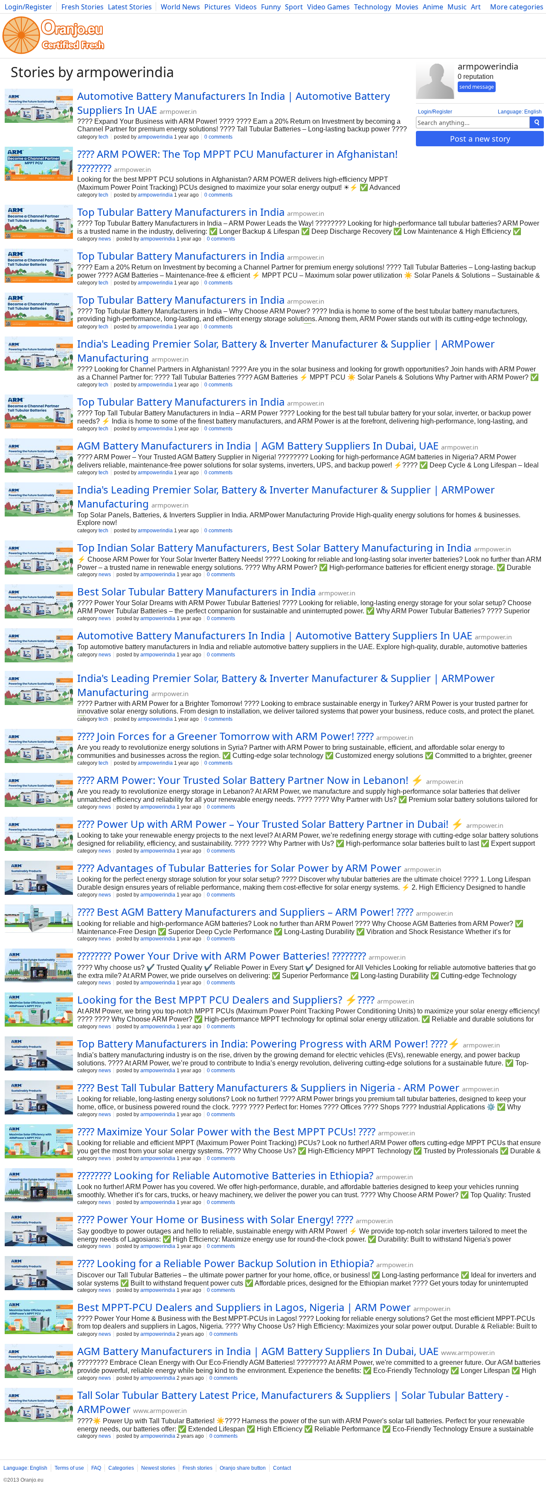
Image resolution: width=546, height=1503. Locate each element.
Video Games (328, 7)
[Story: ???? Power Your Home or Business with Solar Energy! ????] (39, 1230)
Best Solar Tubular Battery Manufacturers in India (196, 591)
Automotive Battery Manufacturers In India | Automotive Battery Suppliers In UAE (274, 635)
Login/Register (28, 7)
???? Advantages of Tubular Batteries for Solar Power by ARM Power (239, 868)
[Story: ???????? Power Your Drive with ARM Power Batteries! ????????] (39, 966)
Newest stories (158, 1468)
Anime (433, 7)
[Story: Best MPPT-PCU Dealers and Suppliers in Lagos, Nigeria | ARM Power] (39, 1318)
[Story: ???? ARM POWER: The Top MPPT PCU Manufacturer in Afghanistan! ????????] (39, 165)
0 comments (218, 137)
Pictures (217, 7)
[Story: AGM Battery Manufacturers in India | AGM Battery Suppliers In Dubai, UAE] (39, 456)
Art (476, 7)
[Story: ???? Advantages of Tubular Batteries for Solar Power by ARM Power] (39, 879)
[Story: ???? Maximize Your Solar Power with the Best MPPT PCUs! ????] (39, 1142)
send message (476, 86)
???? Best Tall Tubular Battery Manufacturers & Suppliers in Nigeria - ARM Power (268, 1087)
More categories (516, 7)
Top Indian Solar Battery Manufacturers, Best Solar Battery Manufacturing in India (274, 547)
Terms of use (69, 1468)
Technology (372, 7)
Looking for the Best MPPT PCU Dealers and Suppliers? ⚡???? (226, 999)
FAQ (96, 1468)
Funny (271, 7)
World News (180, 7)
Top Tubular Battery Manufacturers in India (181, 212)
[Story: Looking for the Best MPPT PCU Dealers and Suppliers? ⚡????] (39, 1010)
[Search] (537, 122)
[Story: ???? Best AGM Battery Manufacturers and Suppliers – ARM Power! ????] (39, 919)
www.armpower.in (468, 1352)
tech (103, 137)
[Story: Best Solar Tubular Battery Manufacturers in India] (39, 602)
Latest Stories (130, 7)
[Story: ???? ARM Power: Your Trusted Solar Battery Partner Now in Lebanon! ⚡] (39, 791)
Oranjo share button (243, 1468)
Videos (246, 7)
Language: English (520, 112)
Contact (282, 1468)
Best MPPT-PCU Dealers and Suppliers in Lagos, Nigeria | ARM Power (244, 1307)
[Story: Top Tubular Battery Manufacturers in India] (39, 223)
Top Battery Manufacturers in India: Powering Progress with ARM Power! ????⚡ (268, 1043)
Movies (406, 7)
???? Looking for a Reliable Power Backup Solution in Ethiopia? (225, 1263)
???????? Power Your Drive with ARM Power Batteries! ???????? (221, 956)
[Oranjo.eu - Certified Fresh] (53, 54)
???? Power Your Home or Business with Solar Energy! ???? (215, 1219)
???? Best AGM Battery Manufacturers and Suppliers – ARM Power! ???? (245, 912)
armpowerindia (155, 137)
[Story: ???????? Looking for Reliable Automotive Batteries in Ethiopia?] (39, 1186)
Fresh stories (197, 1468)
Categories (121, 1468)
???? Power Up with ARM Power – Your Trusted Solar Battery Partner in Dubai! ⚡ (270, 824)
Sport (294, 7)
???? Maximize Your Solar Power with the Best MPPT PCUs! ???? (226, 1131)
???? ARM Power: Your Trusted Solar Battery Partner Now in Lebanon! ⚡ (250, 780)
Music (457, 7)
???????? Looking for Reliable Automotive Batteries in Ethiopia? (225, 1175)
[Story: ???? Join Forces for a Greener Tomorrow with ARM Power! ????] (39, 747)
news (105, 239)
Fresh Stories (82, 7)
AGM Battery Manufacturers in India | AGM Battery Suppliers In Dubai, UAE (258, 445)
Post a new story (480, 138)
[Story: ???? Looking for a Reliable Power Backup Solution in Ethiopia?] (39, 1274)
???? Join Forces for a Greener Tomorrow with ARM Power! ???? (225, 736)
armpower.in (178, 111)
